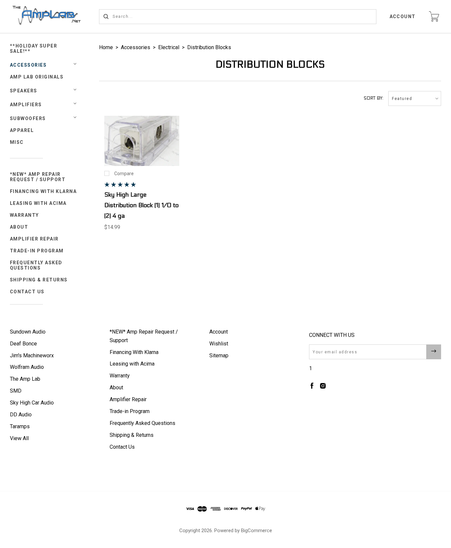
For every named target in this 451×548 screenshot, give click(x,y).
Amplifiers (26, 104)
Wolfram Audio (27, 367)
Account (403, 16)
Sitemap (218, 355)
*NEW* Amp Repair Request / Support (38, 177)
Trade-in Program (37, 250)
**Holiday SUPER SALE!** (33, 48)
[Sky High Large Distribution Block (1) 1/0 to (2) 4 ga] (142, 141)
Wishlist (218, 343)
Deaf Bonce (23, 343)
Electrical (168, 47)
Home (106, 47)
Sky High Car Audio (32, 403)
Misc (17, 142)
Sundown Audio (28, 332)
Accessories (28, 65)
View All (19, 438)
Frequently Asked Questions (36, 265)
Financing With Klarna (43, 191)
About (19, 227)
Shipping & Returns (39, 279)
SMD (15, 391)
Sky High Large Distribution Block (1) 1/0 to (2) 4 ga (141, 205)
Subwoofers (28, 118)
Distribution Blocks (209, 47)
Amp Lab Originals (37, 77)
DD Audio (21, 414)
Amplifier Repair (34, 239)
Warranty (24, 215)
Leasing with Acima (38, 203)
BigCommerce (256, 530)
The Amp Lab (25, 379)
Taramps (20, 426)
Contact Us (27, 291)
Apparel (22, 130)
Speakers (23, 90)
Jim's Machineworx (32, 355)
